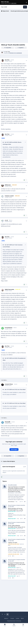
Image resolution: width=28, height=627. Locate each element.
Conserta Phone (9, 384)
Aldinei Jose (8, 185)
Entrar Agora (14, 449)
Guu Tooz (7, 51)
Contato (12, 618)
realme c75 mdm (12, 542)
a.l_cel (6, 220)
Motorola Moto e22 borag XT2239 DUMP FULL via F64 (15, 509)
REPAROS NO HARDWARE (15, 53)
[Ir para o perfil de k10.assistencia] (2, 328)
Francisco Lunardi (9, 195)
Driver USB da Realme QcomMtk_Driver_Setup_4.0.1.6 (16, 526)
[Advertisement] (14, 27)
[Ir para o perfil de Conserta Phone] (2, 385)
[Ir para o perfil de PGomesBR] (2, 422)
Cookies (17, 618)
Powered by (14, 621)
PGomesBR (7, 421)
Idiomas (6, 618)
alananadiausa (11, 493)
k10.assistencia (8, 327)
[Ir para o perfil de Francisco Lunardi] (2, 196)
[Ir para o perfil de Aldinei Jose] (2, 185)
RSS (23, 618)
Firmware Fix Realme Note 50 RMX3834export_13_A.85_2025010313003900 (16, 564)
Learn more (3, 2)
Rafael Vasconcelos (9, 289)
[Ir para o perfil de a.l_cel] (2, 221)
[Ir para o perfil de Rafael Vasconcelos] (2, 290)
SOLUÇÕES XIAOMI (12, 485)
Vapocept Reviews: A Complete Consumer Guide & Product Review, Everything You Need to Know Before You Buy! (16, 489)
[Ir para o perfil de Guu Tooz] (2, 52)
